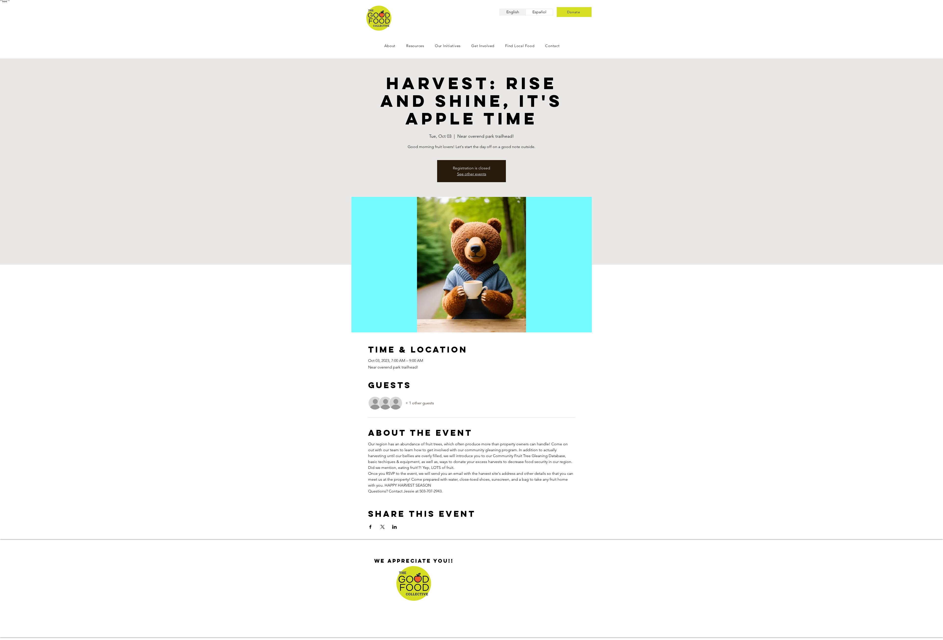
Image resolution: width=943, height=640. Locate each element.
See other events (471, 174)
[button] (483, 46)
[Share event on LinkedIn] (394, 527)
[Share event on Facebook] (370, 527)
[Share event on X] (382, 527)
